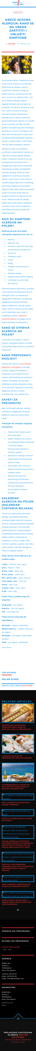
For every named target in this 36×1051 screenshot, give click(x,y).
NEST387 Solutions (20, 1036)
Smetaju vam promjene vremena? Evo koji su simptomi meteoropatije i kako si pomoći (18, 867)
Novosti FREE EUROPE (11, 947)
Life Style (18, 12)
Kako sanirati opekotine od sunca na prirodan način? (16, 885)
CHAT (23, 1042)
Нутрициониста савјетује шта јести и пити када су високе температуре (16, 787)
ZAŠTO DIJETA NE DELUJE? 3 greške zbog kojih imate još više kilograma (16, 902)
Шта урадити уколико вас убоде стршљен (16, 804)
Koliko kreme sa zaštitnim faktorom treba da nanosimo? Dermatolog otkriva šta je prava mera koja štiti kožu (18, 844)
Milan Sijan (11, 44)
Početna (8, 1040)
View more (18, 713)
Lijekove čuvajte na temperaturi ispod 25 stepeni (17, 757)
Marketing (26, 1040)
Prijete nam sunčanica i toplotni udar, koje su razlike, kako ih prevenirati (16, 727)
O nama (17, 1040)
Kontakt (15, 1042)
